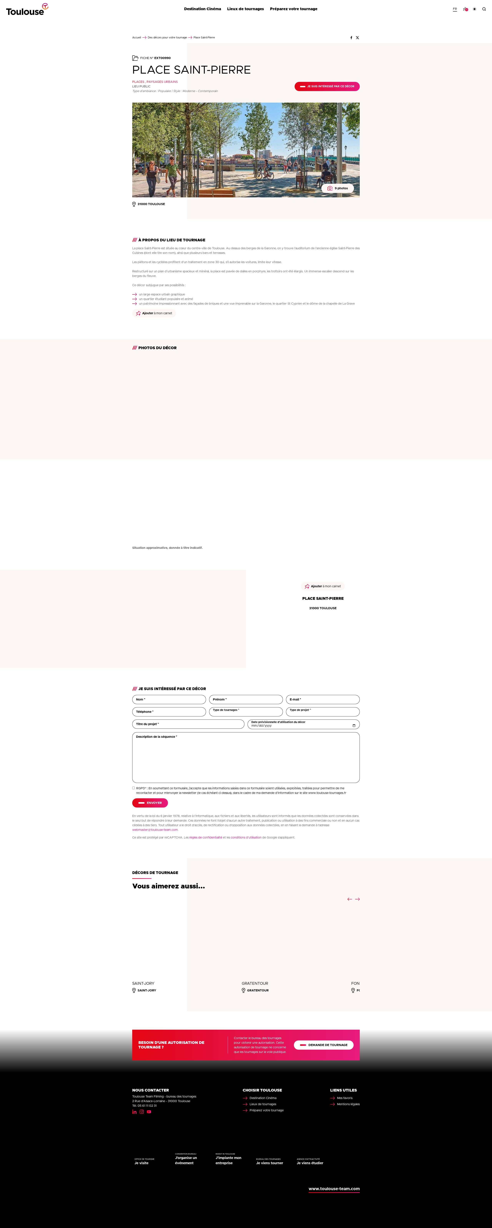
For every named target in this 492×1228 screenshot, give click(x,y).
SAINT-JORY (143, 983)
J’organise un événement (186, 1160)
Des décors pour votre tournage (167, 37)
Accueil (136, 37)
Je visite (141, 1163)
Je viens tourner (269, 1163)
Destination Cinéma (202, 9)
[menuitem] (455, 9)
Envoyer (154, 802)
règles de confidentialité (205, 837)
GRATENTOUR (255, 983)
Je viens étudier (310, 1163)
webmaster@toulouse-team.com (155, 829)
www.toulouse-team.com (334, 1189)
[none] (455, 9)
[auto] (474, 9)
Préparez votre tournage (293, 9)
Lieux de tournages (245, 9)
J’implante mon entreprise (228, 1160)
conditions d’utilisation (246, 837)
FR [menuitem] (455, 8)
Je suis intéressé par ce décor (330, 86)
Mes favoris (344, 1098)
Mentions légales (348, 1104)
